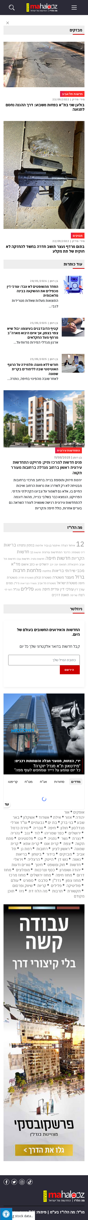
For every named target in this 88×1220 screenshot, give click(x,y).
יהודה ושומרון (70, 870)
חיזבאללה (72, 564)
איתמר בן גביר (52, 545)
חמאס (62, 564)
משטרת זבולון (42, 578)
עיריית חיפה (50, 589)
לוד (37, 833)
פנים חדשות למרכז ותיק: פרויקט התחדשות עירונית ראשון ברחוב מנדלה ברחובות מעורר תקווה (46, 467)
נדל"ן (16, 583)
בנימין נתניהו (25, 545)
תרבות (57, 891)
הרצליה (34, 859)
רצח (81, 594)
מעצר (69, 577)
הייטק (49, 859)
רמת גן (26, 848)
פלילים (27, 589)
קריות (41, 885)
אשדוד (43, 817)
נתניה (52, 838)
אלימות (39, 545)
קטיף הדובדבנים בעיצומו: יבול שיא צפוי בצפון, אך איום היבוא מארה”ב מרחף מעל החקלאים (32, 333)
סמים (9, 583)
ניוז (21, 891)
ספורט (28, 880)
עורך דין (79, 589)
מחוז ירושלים (40, 875)
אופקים (78, 812)
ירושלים (44, 564)
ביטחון (37, 854)
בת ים (52, 822)
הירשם (69, 669)
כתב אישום (28, 564)
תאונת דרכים (60, 595)
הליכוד (66, 552)
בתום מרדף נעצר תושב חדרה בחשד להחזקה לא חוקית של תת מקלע (45, 248)
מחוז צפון (73, 880)
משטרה (58, 577)
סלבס (43, 880)
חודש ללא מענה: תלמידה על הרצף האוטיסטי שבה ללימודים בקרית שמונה (33, 369)
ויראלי (18, 859)
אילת (57, 817)
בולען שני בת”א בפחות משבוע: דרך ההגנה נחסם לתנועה (45, 107)
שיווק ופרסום (22, 885)
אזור (68, 817)
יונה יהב (54, 564)
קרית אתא (31, 843)
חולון (64, 828)
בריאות (10, 545)
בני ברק (67, 822)
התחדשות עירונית (52, 552)
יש (37, 564)
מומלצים (23, 870)
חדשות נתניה (37, 559)
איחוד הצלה (68, 545)
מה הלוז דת (38, 891)
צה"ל (16, 589)
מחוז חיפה (64, 875)
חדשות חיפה (57, 558)
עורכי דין (67, 589)
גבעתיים (37, 822)
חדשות (75, 864)
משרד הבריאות (28, 583)
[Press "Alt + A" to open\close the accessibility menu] (6, 1214)
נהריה (15, 833)
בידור (50, 854)
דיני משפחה (77, 552)
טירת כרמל (19, 828)
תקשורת (74, 891)
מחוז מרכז (17, 875)
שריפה (73, 595)
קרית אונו (51, 843)
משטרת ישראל (67, 583)
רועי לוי (8, 589)
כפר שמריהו (54, 833)
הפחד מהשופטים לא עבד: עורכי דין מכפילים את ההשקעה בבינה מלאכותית (32, 291)
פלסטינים (25, 838)
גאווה (77, 859)
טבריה (38, 828)
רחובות (42, 848)
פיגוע (38, 589)
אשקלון (29, 817)
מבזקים (66, 854)
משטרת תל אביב (47, 583)
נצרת (76, 838)
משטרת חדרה (26, 577)
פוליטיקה (73, 885)
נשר (64, 838)
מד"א (15, 564)
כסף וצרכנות (44, 870)
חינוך (39, 864)
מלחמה (46, 571)
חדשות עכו (23, 559)
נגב (27, 833)
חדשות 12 (35, 552)
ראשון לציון (61, 848)
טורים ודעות (20, 864)
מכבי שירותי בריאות (68, 570)
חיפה (52, 828)
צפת (67, 843)
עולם (15, 880)
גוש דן (63, 859)
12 (80, 543)
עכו (40, 838)
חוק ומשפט (56, 864)
